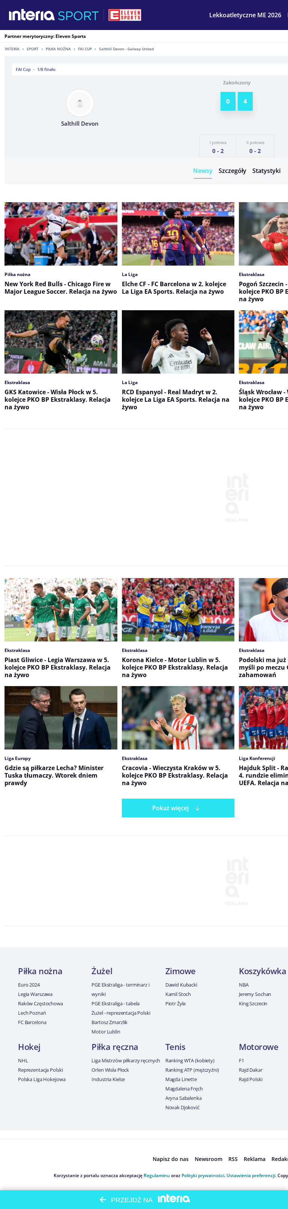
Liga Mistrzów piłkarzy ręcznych (126, 1060)
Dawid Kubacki (181, 984)
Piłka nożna (58, 48)
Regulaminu (157, 1175)
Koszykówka (262, 970)
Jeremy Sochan (255, 994)
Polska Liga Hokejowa (41, 1079)
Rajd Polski (250, 1079)
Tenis (175, 1046)
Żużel (102, 970)
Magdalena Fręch (184, 1088)
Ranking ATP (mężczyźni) (192, 1069)
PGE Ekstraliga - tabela (116, 1003)
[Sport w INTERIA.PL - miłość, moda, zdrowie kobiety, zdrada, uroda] (78, 15)
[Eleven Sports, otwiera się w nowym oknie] (124, 15)
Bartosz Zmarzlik (110, 1022)
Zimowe (180, 970)
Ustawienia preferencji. (251, 1175)
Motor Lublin (106, 1031)
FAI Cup (85, 48)
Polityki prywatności (203, 1175)
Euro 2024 (29, 984)
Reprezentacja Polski (40, 1069)
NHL (23, 1060)
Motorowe (258, 1046)
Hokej (29, 1046)
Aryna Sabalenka (183, 1098)
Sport (33, 48)
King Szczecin (253, 1003)
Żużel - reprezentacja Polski (121, 1012)
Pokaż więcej (170, 808)
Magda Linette (181, 1079)
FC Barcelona (32, 1022)
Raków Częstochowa (40, 1003)
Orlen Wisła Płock (110, 1069)
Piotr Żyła (175, 1003)
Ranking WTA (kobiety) (189, 1060)
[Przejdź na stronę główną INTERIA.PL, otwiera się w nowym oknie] (32, 15)
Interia (12, 48)
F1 (241, 1060)
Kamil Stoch (178, 994)
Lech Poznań (32, 1012)
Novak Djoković (182, 1107)
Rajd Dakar (250, 1069)
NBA (244, 984)
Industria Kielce (108, 1079)
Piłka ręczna (115, 1046)
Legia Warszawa (35, 994)
